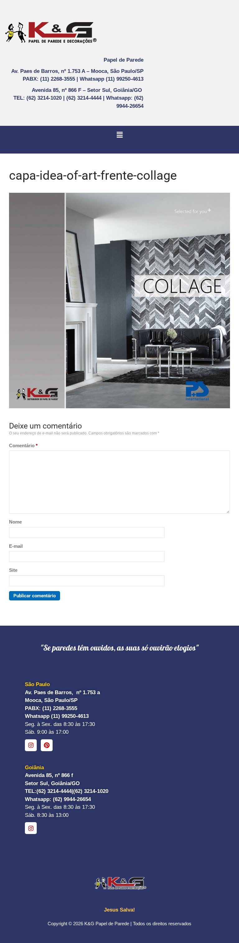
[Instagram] (31, 745)
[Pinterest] (47, 745)
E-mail (16, 546)
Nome (15, 521)
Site (13, 570)
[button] (119, 135)
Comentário (23, 445)
